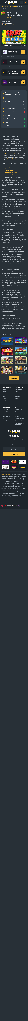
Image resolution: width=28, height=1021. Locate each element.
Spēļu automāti (18, 389)
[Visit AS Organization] (5, 506)
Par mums (17, 411)
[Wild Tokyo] (23, 62)
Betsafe (4, 398)
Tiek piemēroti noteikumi (9, 56)
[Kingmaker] (23, 82)
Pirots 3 (4, 418)
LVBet (4, 403)
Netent (9, 17)
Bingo (16, 394)
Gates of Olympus (7, 411)
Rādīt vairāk (14, 378)
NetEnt (3, 142)
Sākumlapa (4, 6)
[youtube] (12, 436)
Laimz (4, 396)
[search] (21, 2)
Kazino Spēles (13, 6)
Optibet (4, 389)
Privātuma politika (19, 418)
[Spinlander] (23, 52)
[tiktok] (15, 436)
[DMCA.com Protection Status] (12, 506)
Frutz (8, 159)
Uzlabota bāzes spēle (11, 172)
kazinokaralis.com (6, 474)
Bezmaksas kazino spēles (8, 153)
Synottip (5, 400)
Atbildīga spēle (18, 420)
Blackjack (17, 396)
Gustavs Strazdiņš (10, 24)
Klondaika (5, 394)
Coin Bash (15, 159)
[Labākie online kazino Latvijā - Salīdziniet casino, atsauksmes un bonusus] (11, 2)
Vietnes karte (18, 409)
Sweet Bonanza (6, 416)
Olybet (4, 391)
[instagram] (10, 436)
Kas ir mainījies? (9, 170)
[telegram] (17, 436)
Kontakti (17, 414)
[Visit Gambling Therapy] (20, 506)
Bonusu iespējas (9, 174)
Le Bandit (5, 420)
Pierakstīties (14, 454)
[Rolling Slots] (23, 72)
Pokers (17, 398)
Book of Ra (5, 409)
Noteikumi (17, 416)
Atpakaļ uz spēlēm (8, 45)
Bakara (16, 391)
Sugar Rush (5, 414)
